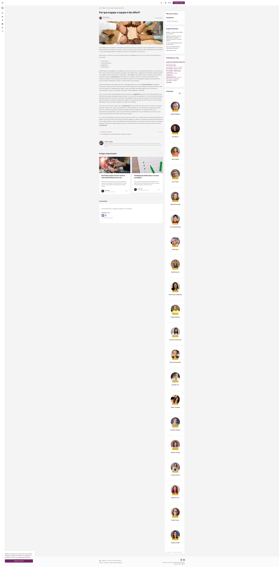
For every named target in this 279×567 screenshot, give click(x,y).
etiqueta (175, 68)
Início (100, 8)
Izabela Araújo (175, 542)
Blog (104, 8)
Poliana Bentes (175, 317)
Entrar (169, 2)
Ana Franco (175, 182)
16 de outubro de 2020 (110, 191)
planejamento (171, 77)
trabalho (174, 80)
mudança (175, 73)
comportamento (169, 64)
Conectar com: (105, 212)
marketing (169, 73)
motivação (123, 134)
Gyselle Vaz (175, 385)
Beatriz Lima (175, 497)
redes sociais (169, 79)
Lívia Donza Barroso (175, 339)
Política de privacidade (24, 557)
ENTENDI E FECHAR (19, 561)
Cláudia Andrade (175, 204)
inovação (169, 71)
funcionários (117, 134)
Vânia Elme (175, 249)
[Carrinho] (166, 3)
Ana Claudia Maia (175, 227)
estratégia (169, 68)
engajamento (107, 134)
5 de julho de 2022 (107, 18)
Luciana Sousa (175, 475)
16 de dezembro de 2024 (143, 190)
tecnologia (169, 80)
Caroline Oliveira (175, 430)
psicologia (179, 77)
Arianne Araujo (175, 452)
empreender (180, 67)
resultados (128, 134)
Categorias (170, 17)
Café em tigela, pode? (171, 50)
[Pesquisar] (161, 3)
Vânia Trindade (175, 407)
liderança (177, 71)
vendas (169, 82)
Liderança (109, 131)
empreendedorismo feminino (171, 67)
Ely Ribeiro (107, 190)
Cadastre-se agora (178, 2)
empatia (174, 64)
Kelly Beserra (175, 272)
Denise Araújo (106, 17)
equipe (112, 134)
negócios (169, 75)
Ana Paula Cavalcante (175, 294)
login (114, 208)
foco (180, 68)
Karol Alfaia (175, 159)
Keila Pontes (175, 520)
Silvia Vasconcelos (175, 362)
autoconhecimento (175, 62)
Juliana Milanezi (175, 114)
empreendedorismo (171, 65)
